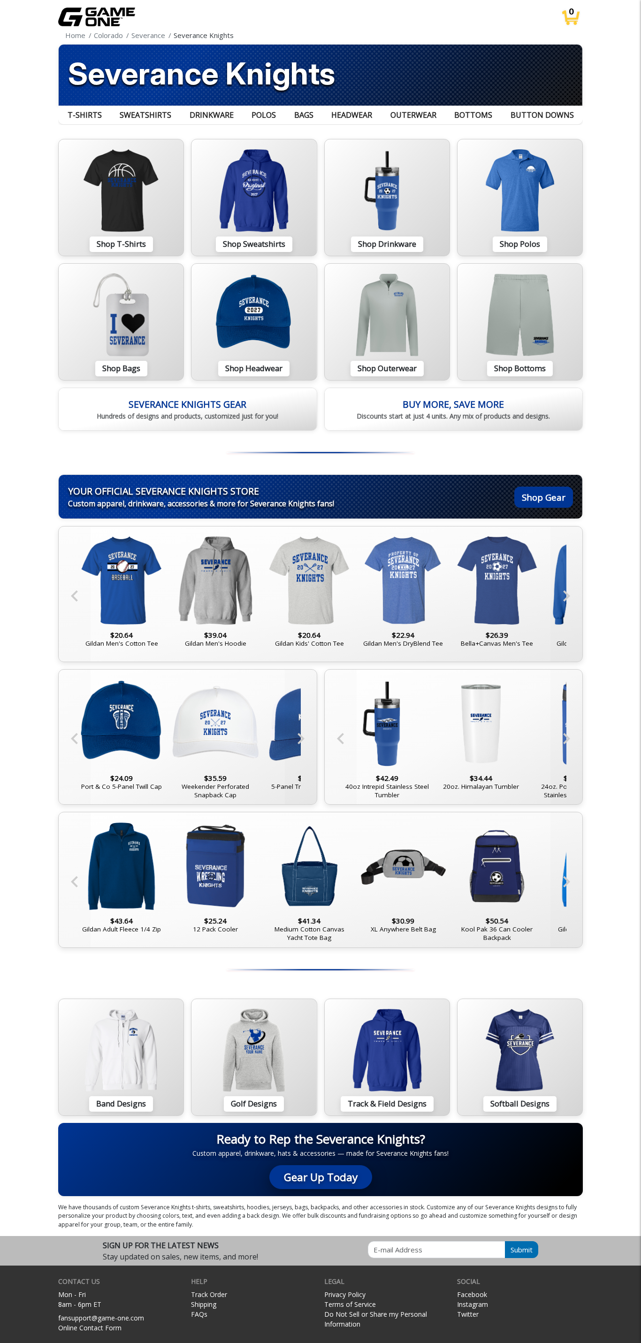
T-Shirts (85, 115)
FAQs (199, 1314)
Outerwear (413, 115)
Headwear (351, 115)
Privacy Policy (345, 1294)
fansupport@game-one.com (101, 1317)
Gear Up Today (321, 1177)
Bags (303, 115)
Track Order (209, 1294)
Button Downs (542, 115)
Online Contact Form (90, 1327)
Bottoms (473, 115)
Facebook (472, 1294)
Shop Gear (543, 497)
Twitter (468, 1314)
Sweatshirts (145, 115)
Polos (264, 115)
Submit (522, 1249)
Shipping (203, 1304)
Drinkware (212, 115)
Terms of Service (350, 1304)
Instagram (472, 1304)
